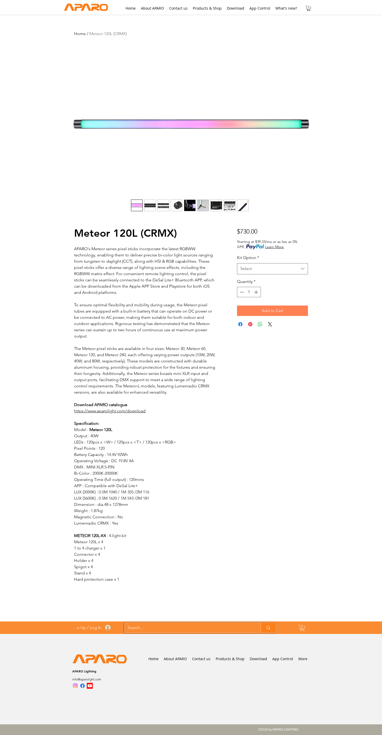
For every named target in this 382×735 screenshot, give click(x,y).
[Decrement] (241, 292)
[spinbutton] (249, 292)
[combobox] (272, 268)
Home (80, 33)
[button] (309, 8)
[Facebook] (82, 686)
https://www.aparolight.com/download (110, 410)
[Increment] (256, 292)
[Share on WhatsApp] (260, 324)
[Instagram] (75, 686)
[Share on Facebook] (240, 324)
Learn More (274, 246)
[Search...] (268, 628)
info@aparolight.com (86, 679)
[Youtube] (90, 686)
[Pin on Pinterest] (250, 324)
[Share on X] (270, 324)
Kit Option (248, 257)
